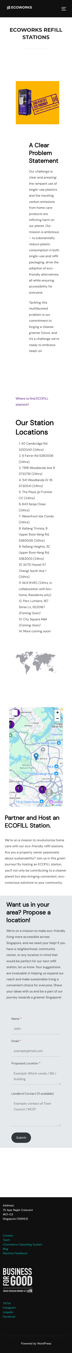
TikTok (7, 1303)
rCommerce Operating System (22, 1244)
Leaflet (58, 805)
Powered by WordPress (36, 1343)
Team (6, 1240)
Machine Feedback (15, 1253)
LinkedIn (8, 1312)
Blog (5, 1249)
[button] (43, 790)
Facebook (9, 1316)
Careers (8, 1235)
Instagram (9, 1307)
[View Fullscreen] (15, 713)
